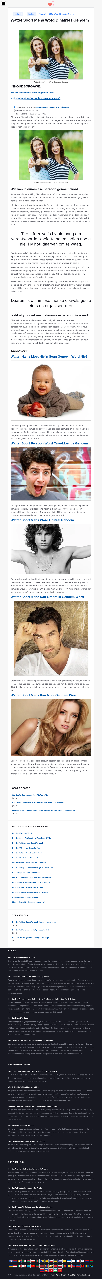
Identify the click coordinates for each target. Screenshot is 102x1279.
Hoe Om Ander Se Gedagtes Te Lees (27, 887)
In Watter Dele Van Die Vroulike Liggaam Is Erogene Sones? (33, 1106)
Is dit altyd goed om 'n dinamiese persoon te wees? (35, 98)
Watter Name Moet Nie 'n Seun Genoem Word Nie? (49, 356)
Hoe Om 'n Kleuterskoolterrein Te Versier (25, 1188)
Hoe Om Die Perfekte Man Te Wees (26, 858)
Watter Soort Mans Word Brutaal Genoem (42, 520)
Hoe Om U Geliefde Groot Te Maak (26, 848)
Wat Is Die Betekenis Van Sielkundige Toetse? (31, 877)
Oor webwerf (60, 1275)
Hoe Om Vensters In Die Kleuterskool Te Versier (28, 1169)
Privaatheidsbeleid (84, 1275)
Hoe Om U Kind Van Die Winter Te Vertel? (25, 1226)
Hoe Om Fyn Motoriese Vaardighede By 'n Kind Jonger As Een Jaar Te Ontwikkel (42, 999)
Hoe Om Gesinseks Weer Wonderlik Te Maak (27, 1141)
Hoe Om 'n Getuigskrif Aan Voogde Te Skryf (30, 938)
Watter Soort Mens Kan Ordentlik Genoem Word (47, 597)
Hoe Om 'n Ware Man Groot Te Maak (27, 853)
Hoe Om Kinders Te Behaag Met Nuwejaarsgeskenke (30, 1207)
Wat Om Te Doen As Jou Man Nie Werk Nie (30, 795)
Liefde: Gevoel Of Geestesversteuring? (28, 902)
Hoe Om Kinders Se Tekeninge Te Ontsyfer (30, 892)
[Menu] (3, 3)
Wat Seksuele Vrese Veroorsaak (21, 1125)
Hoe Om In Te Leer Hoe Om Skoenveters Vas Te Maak (30, 1040)
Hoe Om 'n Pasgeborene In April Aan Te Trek (30, 930)
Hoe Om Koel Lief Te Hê (22, 833)
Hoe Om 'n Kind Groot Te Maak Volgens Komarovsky (34, 922)
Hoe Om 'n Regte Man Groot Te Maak (27, 843)
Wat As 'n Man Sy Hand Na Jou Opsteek (29, 863)
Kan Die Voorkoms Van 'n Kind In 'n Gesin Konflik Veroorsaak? (38, 803)
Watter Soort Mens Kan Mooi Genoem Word (44, 695)
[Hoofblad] (51, 3)
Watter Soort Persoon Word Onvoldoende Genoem (49, 443)
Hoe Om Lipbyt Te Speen (18, 1018)
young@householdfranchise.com (54, 107)
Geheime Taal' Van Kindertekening (26, 897)
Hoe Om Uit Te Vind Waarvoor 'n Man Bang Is (31, 882)
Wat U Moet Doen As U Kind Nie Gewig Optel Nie (28, 977)
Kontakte (71, 1275)
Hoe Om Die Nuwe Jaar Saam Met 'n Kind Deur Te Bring (31, 1245)
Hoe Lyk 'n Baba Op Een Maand (21, 957)
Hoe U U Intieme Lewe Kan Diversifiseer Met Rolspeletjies (32, 1071)
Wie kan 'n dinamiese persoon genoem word (32, 92)
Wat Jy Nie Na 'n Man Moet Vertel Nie (23, 1087)
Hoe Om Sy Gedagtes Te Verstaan (26, 873)
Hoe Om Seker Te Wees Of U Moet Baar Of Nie (31, 838)
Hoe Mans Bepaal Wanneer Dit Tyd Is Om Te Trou (32, 868)
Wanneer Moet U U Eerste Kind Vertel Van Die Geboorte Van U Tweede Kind (43, 810)
